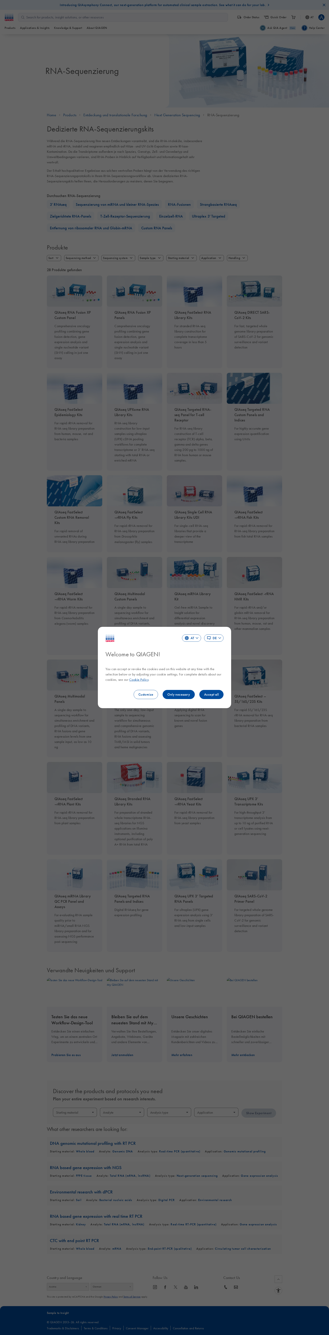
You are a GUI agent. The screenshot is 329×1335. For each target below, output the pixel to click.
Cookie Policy (139, 680)
